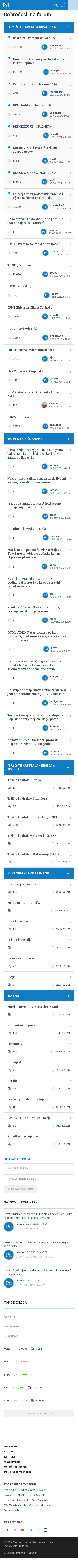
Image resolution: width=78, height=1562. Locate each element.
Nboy (53, 515)
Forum (8, 1451)
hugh (52, 180)
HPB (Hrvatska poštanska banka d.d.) (34, 244)
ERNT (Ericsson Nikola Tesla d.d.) (30, 307)
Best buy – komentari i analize (34, 38)
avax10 (54, 315)
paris (52, 565)
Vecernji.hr (10, 1490)
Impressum (11, 1446)
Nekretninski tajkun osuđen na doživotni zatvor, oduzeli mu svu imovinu (36, 481)
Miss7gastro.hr (13, 1505)
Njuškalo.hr (24, 1495)
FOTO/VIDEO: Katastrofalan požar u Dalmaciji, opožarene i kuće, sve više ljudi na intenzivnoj (36, 636)
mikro (55, 293)
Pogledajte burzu (39, 1413)
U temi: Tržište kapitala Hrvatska (34, 1257)
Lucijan (54, 251)
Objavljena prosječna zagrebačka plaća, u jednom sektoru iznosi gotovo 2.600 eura (36, 692)
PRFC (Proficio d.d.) (21, 417)
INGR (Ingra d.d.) (19, 286)
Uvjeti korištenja (15, 1466)
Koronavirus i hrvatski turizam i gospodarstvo (35, 150)
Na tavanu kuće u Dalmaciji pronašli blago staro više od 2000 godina (32, 742)
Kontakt (9, 1456)
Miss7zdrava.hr (45, 1505)
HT (5, 1387)
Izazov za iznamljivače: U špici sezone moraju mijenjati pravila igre (34, 506)
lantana (54, 465)
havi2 (53, 159)
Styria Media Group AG (16, 1546)
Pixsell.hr (9, 1500)
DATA (53, 272)
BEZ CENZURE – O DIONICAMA (34, 173)
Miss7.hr (29, 1505)
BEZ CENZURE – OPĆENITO (32, 126)
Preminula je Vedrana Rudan (27, 529)
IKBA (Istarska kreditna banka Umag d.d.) (33, 394)
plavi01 (55, 134)
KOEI (7, 1348)
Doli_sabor (56, 701)
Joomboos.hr (12, 1510)
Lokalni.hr (9, 1495)
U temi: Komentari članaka (30, 1228)
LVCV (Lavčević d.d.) (22, 329)
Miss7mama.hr (40, 1500)
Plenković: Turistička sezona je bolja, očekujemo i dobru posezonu (33, 609)
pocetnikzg (57, 205)
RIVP (7, 1400)
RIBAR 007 (56, 336)
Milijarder (55, 45)
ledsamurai (56, 91)
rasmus (53, 403)
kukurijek (55, 424)
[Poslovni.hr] (6, 5)
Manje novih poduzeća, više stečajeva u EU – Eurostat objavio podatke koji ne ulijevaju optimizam (35, 554)
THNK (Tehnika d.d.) (22, 265)
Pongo (55, 70)
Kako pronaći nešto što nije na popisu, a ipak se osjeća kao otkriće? (35, 221)
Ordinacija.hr (27, 1490)
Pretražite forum (20, 1188)
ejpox (53, 357)
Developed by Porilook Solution (20, 1552)
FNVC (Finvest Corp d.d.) (25, 371)
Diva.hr (41, 1490)
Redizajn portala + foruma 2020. (35, 84)
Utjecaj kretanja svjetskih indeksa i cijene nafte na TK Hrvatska (38, 196)
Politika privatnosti (17, 1471)
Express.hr (23, 1500)
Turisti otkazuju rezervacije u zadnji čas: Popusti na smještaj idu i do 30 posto (35, 717)
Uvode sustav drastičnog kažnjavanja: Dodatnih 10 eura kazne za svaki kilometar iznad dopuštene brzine (34, 665)
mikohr (53, 230)
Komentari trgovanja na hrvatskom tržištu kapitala (38, 61)
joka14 (54, 378)
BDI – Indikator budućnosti (32, 105)
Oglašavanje (12, 1461)
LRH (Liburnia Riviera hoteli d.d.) (30, 350)
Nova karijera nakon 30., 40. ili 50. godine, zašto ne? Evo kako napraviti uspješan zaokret (33, 583)
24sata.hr (40, 1495)
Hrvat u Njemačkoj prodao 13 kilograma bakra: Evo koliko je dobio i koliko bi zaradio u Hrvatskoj (35, 454)
